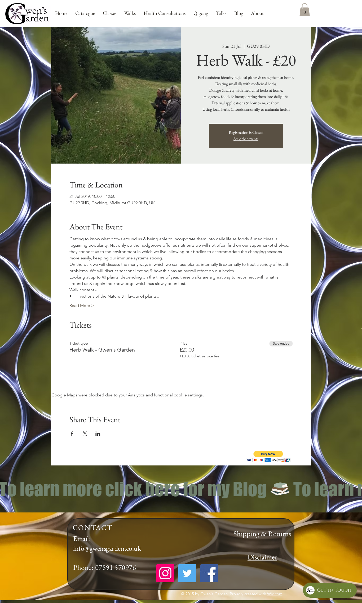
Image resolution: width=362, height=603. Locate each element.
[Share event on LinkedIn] (97, 433)
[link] (304, 9)
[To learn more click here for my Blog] (181, 489)
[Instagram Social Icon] (165, 573)
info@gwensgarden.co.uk (107, 548)
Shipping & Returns (262, 533)
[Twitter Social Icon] (187, 573)
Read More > (81, 305)
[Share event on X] (84, 433)
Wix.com (274, 593)
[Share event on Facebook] (71, 433)
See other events (245, 139)
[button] (268, 456)
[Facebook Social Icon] (209, 573)
